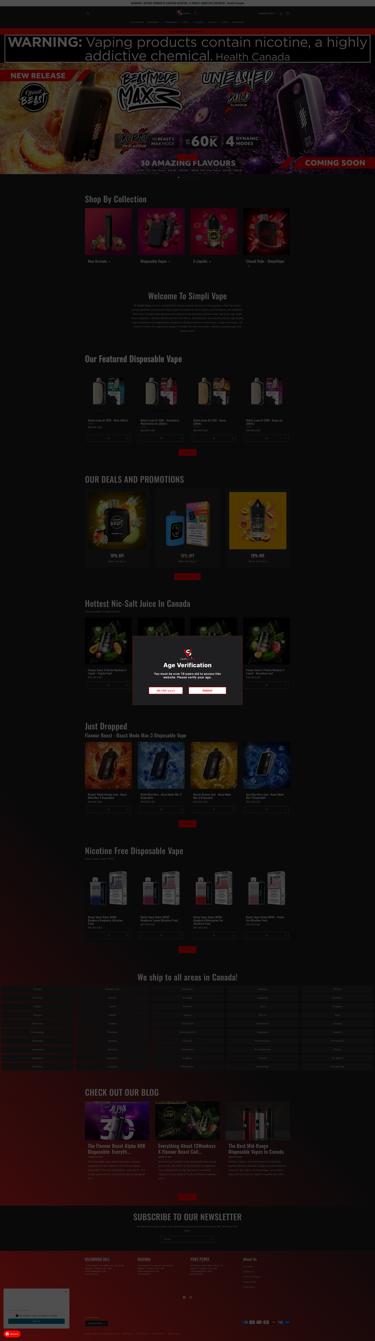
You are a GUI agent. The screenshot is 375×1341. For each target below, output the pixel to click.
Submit (207, 690)
